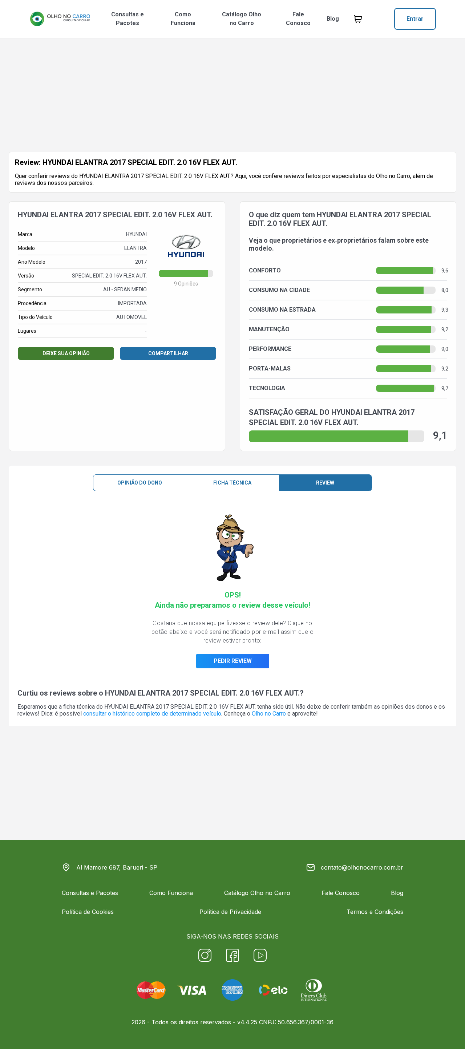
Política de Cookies (88, 911)
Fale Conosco (298, 19)
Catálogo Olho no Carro (241, 19)
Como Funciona (183, 19)
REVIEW (325, 483)
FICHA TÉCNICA (232, 483)
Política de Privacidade (230, 911)
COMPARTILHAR (168, 353)
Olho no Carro (269, 713)
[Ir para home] (60, 19)
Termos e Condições (375, 911)
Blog (333, 18)
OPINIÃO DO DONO (139, 483)
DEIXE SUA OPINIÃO (66, 353)
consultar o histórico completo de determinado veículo (152, 713)
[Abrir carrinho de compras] (358, 19)
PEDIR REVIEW (233, 660)
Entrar (415, 18)
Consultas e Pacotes (127, 19)
